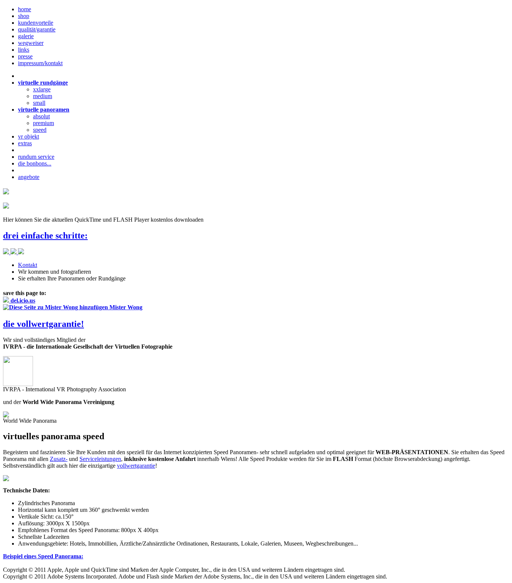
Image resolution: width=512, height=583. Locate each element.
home (24, 9)
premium (43, 123)
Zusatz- (58, 459)
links (23, 49)
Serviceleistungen (100, 459)
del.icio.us (22, 300)
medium (42, 96)
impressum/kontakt (40, 63)
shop (23, 16)
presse (25, 56)
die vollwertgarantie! (43, 324)
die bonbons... (34, 163)
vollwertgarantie (136, 465)
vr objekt (28, 136)
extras (25, 143)
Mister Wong (125, 307)
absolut (41, 116)
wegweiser (30, 43)
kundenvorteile (35, 22)
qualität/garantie (36, 29)
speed (39, 130)
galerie (26, 36)
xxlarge (42, 89)
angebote (28, 177)
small (39, 103)
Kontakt (27, 265)
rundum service (36, 157)
